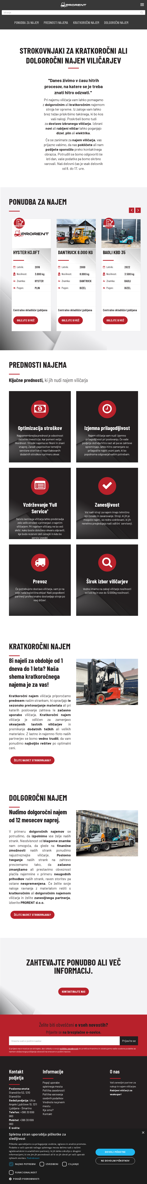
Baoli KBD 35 (114, 252)
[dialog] (73, 1156)
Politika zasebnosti (54, 1090)
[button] (50, 1179)
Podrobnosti (33, 1158)
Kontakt (47, 1114)
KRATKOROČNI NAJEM (86, 22)
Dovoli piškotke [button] (115, 1152)
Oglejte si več (25, 320)
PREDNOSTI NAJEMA (56, 22)
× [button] (143, 1132)
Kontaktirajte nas (73, 991)
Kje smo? (48, 1110)
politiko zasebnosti (69, 1048)
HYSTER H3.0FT (26, 252)
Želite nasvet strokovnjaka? (32, 760)
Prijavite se (129, 1040)
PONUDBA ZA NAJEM (26, 22)
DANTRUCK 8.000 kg (75, 252)
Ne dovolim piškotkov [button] (115, 1160)
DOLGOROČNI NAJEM (116, 22)
